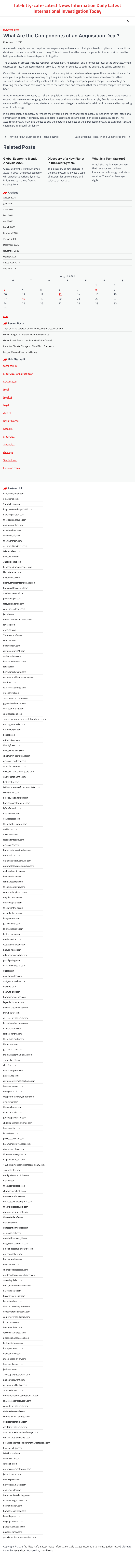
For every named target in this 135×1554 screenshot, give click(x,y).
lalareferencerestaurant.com (17, 1400)
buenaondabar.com (12, 876)
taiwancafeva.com (12, 551)
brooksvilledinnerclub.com (15, 797)
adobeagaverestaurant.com (16, 1374)
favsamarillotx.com (12, 1327)
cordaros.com (9, 640)
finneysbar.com (10, 1044)
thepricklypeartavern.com (15, 1206)
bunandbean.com (11, 645)
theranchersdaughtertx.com (16, 1306)
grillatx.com (8, 970)
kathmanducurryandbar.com (17, 1143)
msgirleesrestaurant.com (15, 1018)
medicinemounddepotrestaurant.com (21, 1395)
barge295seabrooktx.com (15, 1243)
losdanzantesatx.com (13, 839)
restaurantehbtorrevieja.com (17, 1437)
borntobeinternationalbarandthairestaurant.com (26, 1442)
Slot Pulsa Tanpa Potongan (18, 374)
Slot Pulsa (8, 437)
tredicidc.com (9, 682)
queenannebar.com (12, 1254)
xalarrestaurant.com (13, 1390)
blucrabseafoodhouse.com (15, 1023)
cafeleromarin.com (12, 1028)
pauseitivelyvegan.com (14, 1526)
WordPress (47, 1550)
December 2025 (11, 244)
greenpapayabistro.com (14, 1117)
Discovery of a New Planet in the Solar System (66, 161)
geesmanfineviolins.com (15, 546)
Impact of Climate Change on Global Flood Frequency (28, 346)
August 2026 (9, 197)
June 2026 (8, 209)
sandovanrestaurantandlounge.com (20, 1432)
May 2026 (8, 215)
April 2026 (8, 221)
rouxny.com (8, 666)
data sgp (8, 452)
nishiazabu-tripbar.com (14, 871)
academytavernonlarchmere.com (19, 1275)
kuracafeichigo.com (12, 1448)
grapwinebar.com (11, 923)
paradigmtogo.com (12, 960)
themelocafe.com (11, 1458)
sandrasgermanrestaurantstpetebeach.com (24, 719)
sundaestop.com (11, 556)
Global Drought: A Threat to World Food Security (26, 334)
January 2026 (9, 239)
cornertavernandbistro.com (16, 1317)
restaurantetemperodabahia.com (19, 1081)
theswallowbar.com (12, 1107)
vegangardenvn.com (13, 1521)
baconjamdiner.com (12, 1301)
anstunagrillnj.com (12, 1490)
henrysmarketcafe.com (14, 672)
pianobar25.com (11, 845)
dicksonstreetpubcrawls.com (17, 860)
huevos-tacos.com (12, 949)
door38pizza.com (11, 1479)
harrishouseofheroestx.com (16, 803)
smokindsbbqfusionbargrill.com (18, 1248)
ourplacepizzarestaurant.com (17, 1469)
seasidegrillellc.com (12, 1280)
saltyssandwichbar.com (14, 981)
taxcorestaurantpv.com (14, 1332)
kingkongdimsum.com (14, 1159)
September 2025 (11, 262)
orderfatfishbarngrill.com (15, 1238)
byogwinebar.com (11, 918)
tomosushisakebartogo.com (16, 1495)
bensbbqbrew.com (12, 1516)
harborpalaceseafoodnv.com (17, 850)
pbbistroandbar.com (12, 976)
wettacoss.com (10, 829)
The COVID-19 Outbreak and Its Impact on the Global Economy (33, 328)
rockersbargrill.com (12, 1033)
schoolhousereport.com (14, 766)
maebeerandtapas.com (14, 1196)
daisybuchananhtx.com (14, 776)
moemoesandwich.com (14, 1358)
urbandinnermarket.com (15, 955)
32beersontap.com (12, 561)
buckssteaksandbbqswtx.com (17, 1201)
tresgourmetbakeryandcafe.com (18, 1096)
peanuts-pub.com (11, 991)
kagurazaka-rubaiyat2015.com (18, 509)
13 (60, 294)
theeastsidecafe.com (13, 1217)
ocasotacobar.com (12, 818)
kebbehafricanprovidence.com (17, 567)
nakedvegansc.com (12, 1532)
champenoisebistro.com (15, 1191)
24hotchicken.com (12, 504)
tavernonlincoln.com (13, 1364)
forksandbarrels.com (13, 881)
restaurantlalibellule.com (15, 1385)
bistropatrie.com (11, 782)
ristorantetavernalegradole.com (18, 866)
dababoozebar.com (12, 1353)
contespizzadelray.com (14, 609)
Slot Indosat (10, 460)
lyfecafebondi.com (12, 808)
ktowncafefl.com (11, 1012)
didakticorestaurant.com (15, 1427)
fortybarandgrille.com (13, 603)
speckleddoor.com (11, 577)
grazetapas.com (11, 1075)
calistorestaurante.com (14, 687)
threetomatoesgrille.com (15, 1154)
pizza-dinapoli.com (12, 598)
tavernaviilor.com (11, 1128)
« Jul (5, 316)
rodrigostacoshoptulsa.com (16, 1175)
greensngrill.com (11, 692)
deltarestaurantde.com (14, 1411)
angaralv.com (9, 630)
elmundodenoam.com (13, 493)
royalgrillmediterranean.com (17, 1285)
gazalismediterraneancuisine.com (19, 1537)
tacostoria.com (10, 834)
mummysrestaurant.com (15, 1212)
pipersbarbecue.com (13, 913)
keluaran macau (12, 468)
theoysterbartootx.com (14, 1185)
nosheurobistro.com (13, 525)
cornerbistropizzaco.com (15, 892)
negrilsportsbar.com (13, 897)
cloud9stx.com (10, 1065)
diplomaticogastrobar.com (15, 1500)
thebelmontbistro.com (14, 887)
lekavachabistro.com (13, 928)
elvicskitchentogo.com (14, 965)
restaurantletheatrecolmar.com (18, 677)
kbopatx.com (9, 734)
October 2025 (10, 256)
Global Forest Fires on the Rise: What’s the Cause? (27, 340)
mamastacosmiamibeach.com (17, 1054)
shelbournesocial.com (13, 593)
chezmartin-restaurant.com (16, 755)
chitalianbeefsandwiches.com (17, 1122)
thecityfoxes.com (11, 745)
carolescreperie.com (13, 713)
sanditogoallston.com (13, 514)
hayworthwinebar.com (14, 1296)
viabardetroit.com (11, 813)
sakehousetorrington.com (15, 698)
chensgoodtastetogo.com (15, 1269)
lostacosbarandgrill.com (14, 944)
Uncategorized (11, 30)
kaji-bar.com (9, 1180)
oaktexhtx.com (10, 1222)
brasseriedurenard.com (14, 661)
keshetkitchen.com (12, 1505)
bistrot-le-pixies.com (13, 1070)
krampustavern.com (13, 1348)
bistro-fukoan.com (12, 934)
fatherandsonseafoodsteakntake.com (21, 787)
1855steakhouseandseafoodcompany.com (24, 1164)
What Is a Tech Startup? (108, 158)
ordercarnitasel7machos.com (17, 619)
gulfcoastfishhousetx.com (15, 1227)
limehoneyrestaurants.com (16, 1416)
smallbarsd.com (11, 498)
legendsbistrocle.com (13, 1002)
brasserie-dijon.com (13, 1259)
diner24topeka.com (12, 1112)
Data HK (8, 429)
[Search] (128, 21)
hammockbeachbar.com (14, 997)
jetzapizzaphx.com (12, 1474)
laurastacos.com (11, 1133)
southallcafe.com (11, 1170)
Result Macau (11, 421)
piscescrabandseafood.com (16, 1337)
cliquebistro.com (11, 792)
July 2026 (8, 203)
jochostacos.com (11, 1322)
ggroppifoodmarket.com (14, 703)
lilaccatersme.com (12, 572)
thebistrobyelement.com (15, 824)
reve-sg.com (9, 624)
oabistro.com (9, 986)
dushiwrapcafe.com (12, 902)
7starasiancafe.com (13, 635)
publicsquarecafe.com (13, 1138)
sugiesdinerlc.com (12, 1060)
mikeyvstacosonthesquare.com (18, 771)
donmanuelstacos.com (14, 1149)
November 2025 (11, 250)
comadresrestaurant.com (15, 1406)
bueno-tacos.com (11, 1264)
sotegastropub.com (12, 1091)
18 (23, 299)
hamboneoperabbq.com (14, 1511)
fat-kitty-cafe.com (12, 1453)
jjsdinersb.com (10, 1369)
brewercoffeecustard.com (15, 588)
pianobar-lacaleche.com (14, 761)
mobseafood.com (11, 855)
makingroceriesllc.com (14, 724)
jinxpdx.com (8, 614)
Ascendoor (19, 1550)
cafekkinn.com (10, 1463)
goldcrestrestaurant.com (15, 1421)
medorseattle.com (12, 939)
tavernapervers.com (13, 1086)
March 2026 (9, 227)
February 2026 (10, 233)
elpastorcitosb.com (12, 530)
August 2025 (9, 268)
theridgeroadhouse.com (14, 519)
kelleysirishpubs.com (13, 1343)
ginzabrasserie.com (12, 1049)
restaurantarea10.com (14, 651)
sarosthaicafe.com (12, 1290)
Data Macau (10, 381)
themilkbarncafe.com (13, 1039)
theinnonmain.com (12, 540)
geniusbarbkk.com (12, 1233)
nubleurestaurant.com (14, 1379)
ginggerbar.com (10, 1102)
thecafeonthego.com (13, 907)
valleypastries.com (12, 656)
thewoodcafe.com (12, 535)
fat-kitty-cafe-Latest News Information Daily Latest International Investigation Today (67, 8)
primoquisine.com (11, 740)
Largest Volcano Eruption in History (20, 352)
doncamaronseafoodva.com (16, 1311)
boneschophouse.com (13, 750)
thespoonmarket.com (13, 708)
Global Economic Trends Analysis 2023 (20, 161)
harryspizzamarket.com (14, 1484)
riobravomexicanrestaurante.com (19, 582)
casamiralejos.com (12, 729)
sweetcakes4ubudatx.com (15, 1007)
